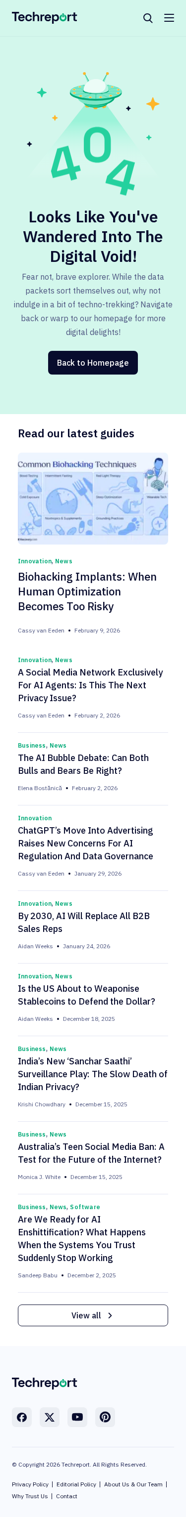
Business (32, 745)
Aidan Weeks (35, 946)
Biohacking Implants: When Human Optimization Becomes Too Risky (87, 591)
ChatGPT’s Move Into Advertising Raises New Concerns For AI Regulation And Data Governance (85, 843)
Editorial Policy (76, 1484)
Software (85, 1207)
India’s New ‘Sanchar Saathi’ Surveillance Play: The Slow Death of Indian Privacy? (93, 1074)
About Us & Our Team (133, 1484)
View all (86, 1315)
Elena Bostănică (40, 788)
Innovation (35, 561)
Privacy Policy (30, 1484)
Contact (66, 1496)
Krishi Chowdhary (41, 1104)
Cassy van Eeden (41, 630)
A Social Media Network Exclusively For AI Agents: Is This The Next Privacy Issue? (90, 685)
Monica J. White (39, 1176)
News (63, 561)
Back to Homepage (93, 363)
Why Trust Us (30, 1496)
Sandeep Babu (38, 1275)
